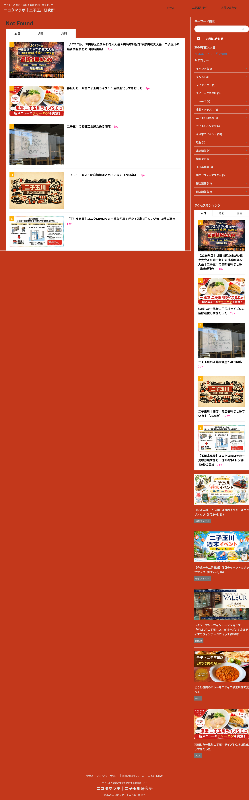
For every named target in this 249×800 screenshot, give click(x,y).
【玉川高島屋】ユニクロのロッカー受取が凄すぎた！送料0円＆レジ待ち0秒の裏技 (121, 218)
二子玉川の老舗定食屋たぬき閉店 (89, 126)
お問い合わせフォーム (133, 775)
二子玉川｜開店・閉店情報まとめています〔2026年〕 (102, 175)
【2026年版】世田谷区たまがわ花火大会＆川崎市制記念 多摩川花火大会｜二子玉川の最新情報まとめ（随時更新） (220, 262)
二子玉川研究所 (155, 775)
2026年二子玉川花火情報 (210, 54)
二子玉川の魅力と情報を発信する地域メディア (124, 782)
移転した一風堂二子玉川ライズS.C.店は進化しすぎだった (105, 88)
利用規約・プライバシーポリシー (102, 775)
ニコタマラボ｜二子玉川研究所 (29, 10)
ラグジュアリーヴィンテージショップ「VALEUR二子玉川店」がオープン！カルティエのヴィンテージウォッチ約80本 (221, 629)
